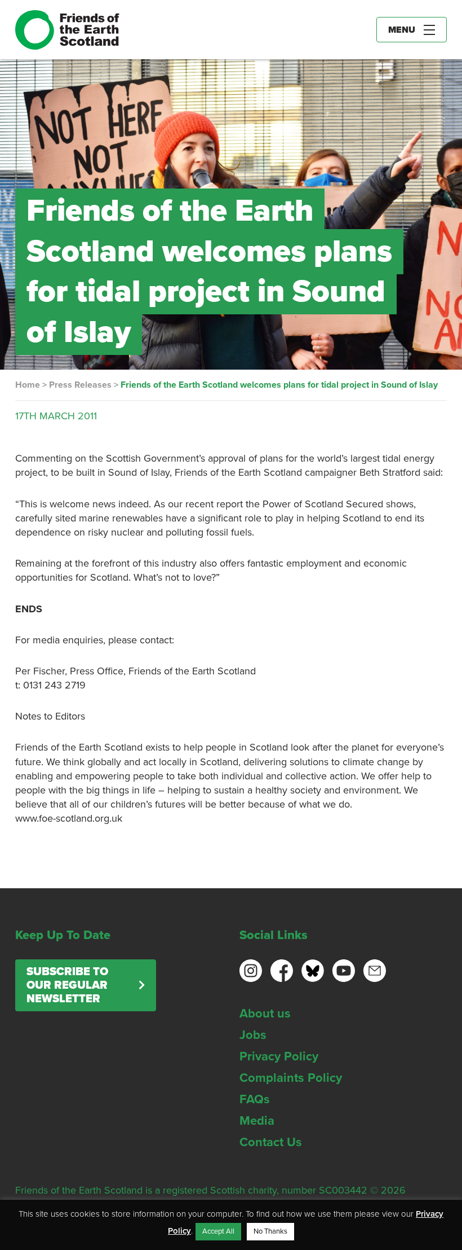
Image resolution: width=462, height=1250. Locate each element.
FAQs (254, 1099)
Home (27, 385)
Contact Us (270, 1142)
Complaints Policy (290, 1078)
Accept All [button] (218, 1231)
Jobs (252, 1035)
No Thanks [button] (270, 1231)
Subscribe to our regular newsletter (67, 985)
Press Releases (80, 385)
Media (256, 1120)
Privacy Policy (278, 1056)
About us (265, 1013)
